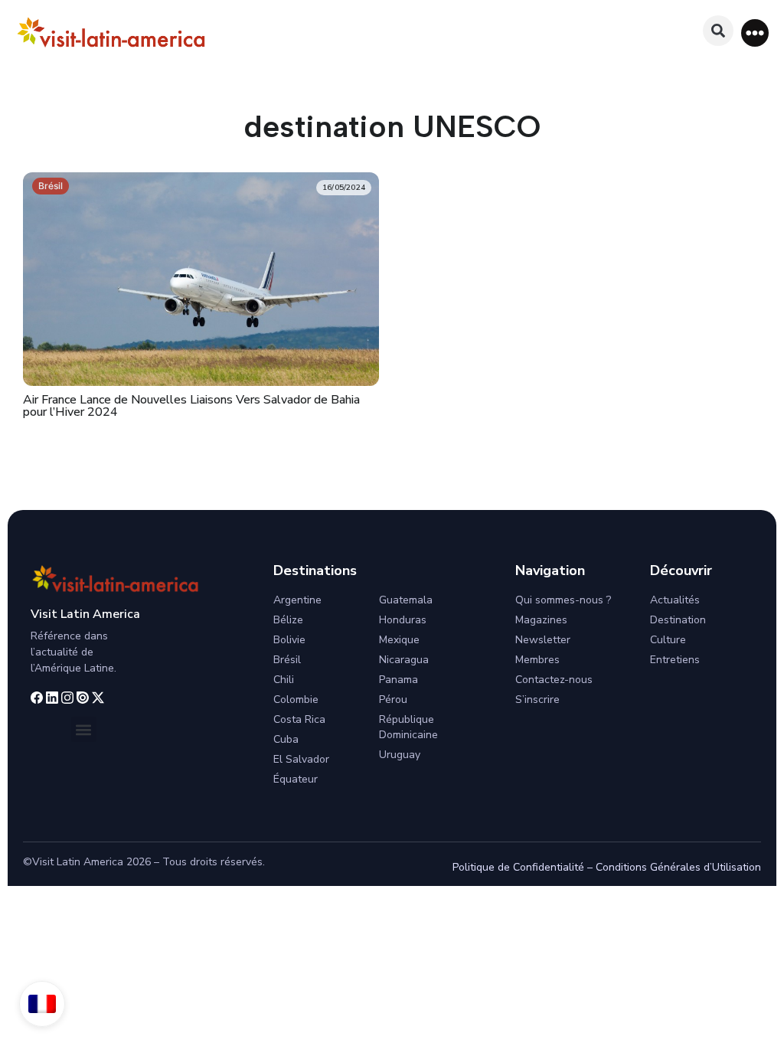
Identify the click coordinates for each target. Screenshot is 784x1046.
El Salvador (301, 759)
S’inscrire (537, 699)
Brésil (50, 185)
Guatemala (406, 600)
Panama (398, 679)
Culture (668, 640)
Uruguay (399, 754)
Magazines (541, 620)
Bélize (288, 620)
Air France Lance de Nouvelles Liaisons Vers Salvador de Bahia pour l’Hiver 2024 (191, 405)
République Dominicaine (408, 727)
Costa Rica (299, 719)
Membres (537, 659)
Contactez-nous (554, 679)
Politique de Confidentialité (518, 867)
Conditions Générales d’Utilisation (678, 867)
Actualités (675, 600)
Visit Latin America (85, 614)
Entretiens (675, 659)
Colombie (295, 699)
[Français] (42, 1004)
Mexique (399, 640)
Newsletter (542, 640)
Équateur (295, 779)
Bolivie (289, 640)
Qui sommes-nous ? (563, 600)
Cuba (286, 739)
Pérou (393, 699)
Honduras (402, 620)
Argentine (297, 600)
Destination (678, 620)
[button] (755, 33)
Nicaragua (404, 659)
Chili (283, 679)
